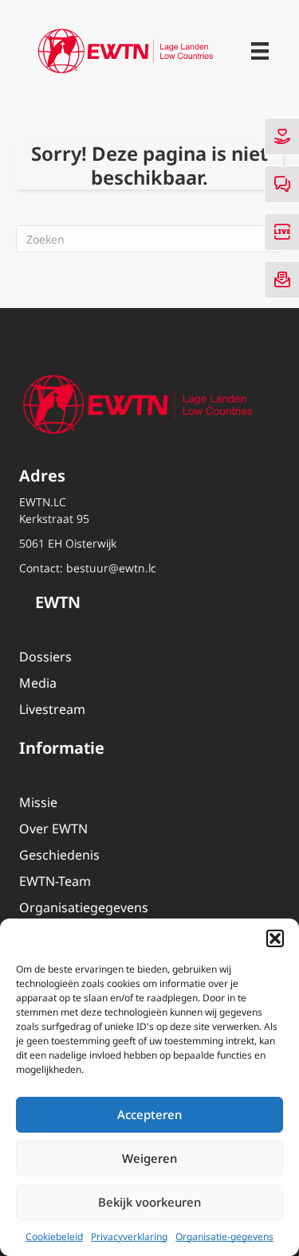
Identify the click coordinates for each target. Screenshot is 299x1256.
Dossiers (45, 656)
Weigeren (149, 1158)
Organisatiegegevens (83, 907)
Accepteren (149, 1114)
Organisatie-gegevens (224, 1236)
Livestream (52, 709)
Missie (38, 802)
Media (38, 683)
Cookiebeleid (54, 1236)
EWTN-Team (55, 881)
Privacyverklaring (129, 1236)
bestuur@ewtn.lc (111, 567)
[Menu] (260, 51)
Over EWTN (53, 828)
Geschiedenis (59, 855)
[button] (275, 938)
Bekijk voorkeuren (149, 1202)
